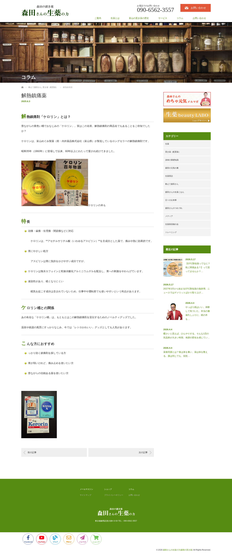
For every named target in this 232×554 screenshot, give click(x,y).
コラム (180, 18)
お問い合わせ (198, 7)
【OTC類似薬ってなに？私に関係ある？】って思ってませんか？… (197, 267)
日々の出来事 (171, 200)
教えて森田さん (171, 184)
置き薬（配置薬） (172, 152)
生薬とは (115, 18)
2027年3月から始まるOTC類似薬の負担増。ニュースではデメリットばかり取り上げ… (186, 290)
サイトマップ (85, 495)
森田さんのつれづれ (173, 208)
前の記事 (32, 452)
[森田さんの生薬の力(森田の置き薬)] (45, 11)
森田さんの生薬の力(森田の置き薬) (178, 550)
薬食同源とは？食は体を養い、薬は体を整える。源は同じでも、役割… (185, 354)
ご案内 (98, 18)
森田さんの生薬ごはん (174, 192)
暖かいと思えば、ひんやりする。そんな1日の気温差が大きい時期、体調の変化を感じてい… (186, 335)
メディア (169, 216)
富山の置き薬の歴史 (139, 18)
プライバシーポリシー (113, 495)
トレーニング (171, 232)
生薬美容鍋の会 (171, 224)
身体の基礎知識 (171, 160)
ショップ (108, 489)
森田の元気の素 (171, 168)
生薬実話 (169, 176)
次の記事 (143, 452)
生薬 (167, 144)
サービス (162, 18)
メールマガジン (86, 489)
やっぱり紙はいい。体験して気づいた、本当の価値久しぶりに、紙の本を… (197, 313)
